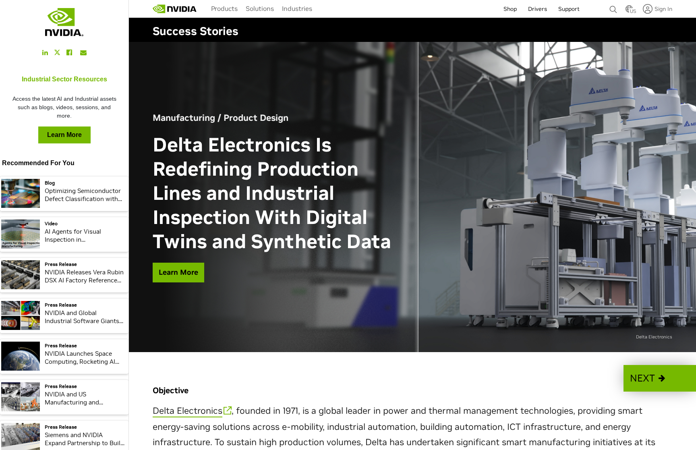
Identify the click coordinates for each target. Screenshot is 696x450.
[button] (660, 378)
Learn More (64, 134)
